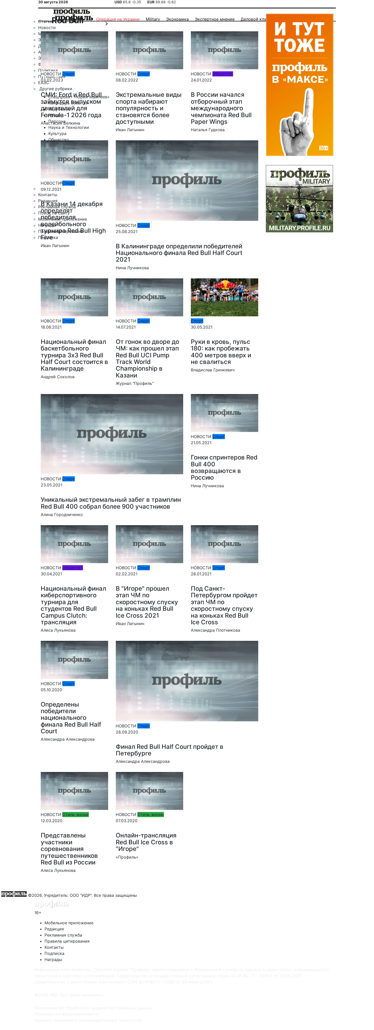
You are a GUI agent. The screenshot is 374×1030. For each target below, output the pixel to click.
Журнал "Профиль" (135, 383)
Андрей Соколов (58, 376)
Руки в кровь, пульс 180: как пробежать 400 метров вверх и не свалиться (221, 351)
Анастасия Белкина (60, 123)
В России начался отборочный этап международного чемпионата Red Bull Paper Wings (221, 108)
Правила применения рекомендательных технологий (88, 1020)
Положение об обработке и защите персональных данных (93, 1007)
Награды (53, 959)
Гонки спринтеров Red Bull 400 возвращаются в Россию (224, 467)
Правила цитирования (67, 941)
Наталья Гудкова (208, 129)
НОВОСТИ (51, 73)
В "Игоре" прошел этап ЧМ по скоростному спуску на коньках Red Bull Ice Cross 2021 (147, 602)
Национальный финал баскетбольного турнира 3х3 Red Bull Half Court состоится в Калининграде (74, 355)
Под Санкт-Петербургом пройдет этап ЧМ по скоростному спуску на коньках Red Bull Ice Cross (224, 605)
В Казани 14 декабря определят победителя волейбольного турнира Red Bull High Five (73, 220)
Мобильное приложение (69, 922)
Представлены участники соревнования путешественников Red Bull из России (69, 849)
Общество (222, 73)
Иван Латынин (130, 129)
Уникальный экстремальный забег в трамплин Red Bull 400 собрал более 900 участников (111, 503)
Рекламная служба (63, 935)
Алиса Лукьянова (58, 630)
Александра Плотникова (215, 630)
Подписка (54, 953)
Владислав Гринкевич (213, 369)
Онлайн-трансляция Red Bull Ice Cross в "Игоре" (146, 842)
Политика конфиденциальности (66, 1014)
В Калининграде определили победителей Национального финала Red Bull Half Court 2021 (179, 252)
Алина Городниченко (62, 514)
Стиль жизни (75, 814)
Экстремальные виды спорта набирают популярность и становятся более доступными (149, 108)
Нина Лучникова (132, 267)
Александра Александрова (68, 739)
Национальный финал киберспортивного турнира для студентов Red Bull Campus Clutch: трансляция (73, 605)
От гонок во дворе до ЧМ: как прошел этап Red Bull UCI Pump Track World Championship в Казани (147, 358)
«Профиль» (127, 857)
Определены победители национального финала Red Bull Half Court (71, 718)
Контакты (54, 947)
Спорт (68, 73)
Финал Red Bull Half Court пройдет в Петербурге (169, 750)
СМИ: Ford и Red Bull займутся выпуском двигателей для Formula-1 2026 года (71, 104)
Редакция (54, 928)
